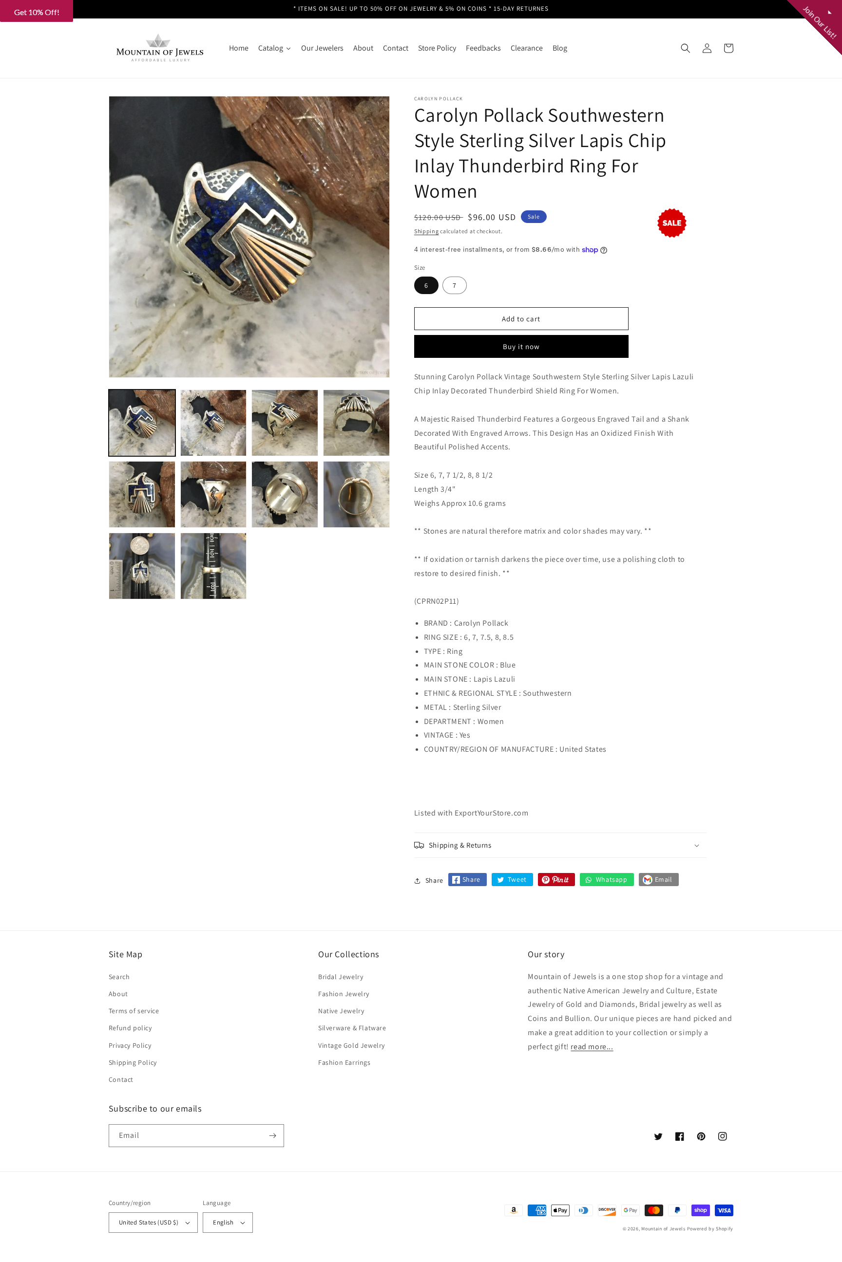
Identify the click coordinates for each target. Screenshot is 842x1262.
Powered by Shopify (710, 1228)
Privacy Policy (130, 1045)
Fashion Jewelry (343, 993)
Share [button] (434, 880)
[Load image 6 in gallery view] (213, 494)
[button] (685, 48)
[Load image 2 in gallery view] (213, 423)
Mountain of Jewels (663, 1228)
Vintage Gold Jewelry (351, 1045)
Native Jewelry (341, 1010)
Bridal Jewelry (340, 976)
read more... (592, 1046)
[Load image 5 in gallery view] (142, 494)
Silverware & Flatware (352, 1027)
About (118, 993)
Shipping (426, 231)
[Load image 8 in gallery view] (356, 494)
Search (119, 976)
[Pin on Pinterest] (556, 879)
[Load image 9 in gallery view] (142, 566)
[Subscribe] (273, 1135)
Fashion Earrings (344, 1062)
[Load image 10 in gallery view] (213, 566)
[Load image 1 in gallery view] (142, 423)
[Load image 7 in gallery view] (284, 494)
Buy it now (521, 346)
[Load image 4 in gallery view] (356, 423)
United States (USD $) (148, 1222)
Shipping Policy (133, 1062)
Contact (121, 1079)
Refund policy (130, 1027)
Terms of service (134, 1010)
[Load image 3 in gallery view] (284, 423)
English (223, 1222)
